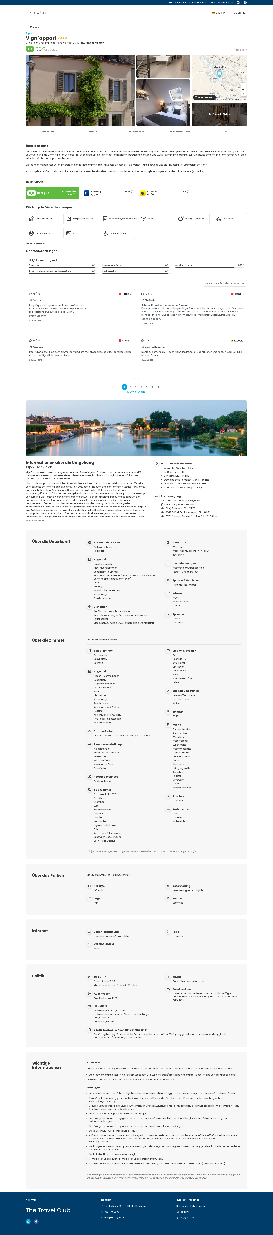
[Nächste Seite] (152, 387)
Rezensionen (136, 131)
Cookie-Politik (182, 1212)
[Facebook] (245, 2)
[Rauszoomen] (243, 89)
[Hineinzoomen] (243, 85)
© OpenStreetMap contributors (233, 99)
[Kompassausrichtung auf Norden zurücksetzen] (243, 94)
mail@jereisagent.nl (223, 2)
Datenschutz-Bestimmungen (190, 1206)
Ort (225, 131)
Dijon (29, 33)
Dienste (92, 131)
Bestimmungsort (181, 131)
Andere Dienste (34, 243)
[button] (219, 74)
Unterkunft (48, 131)
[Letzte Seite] (158, 387)
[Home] (238, 2)
